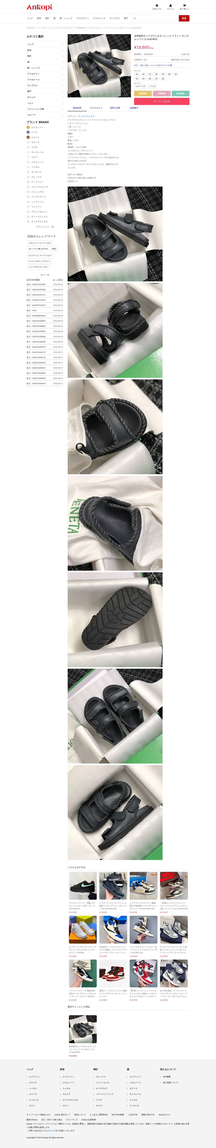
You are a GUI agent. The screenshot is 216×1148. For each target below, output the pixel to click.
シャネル (35, 167)
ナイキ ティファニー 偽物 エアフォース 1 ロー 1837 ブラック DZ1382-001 (82, 906)
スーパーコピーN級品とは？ (39, 1115)
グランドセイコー (39, 212)
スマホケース (99, 18)
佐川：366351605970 (36, 347)
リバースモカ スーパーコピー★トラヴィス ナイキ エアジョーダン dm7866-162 (143, 950)
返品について (80, 1115)
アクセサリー (82, 18)
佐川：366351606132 (36, 357)
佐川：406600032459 (36, 316)
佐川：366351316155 (36, 300)
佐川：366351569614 (36, 383)
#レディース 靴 (165, 65)
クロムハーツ (37, 162)
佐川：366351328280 (36, 342)
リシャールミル (102, 1083)
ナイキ (34, 132)
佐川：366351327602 (36, 284)
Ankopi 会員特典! (89, 1120)
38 (156, 74)
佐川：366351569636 (36, 373)
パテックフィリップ (104, 1094)
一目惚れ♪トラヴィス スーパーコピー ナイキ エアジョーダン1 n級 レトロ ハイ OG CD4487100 (174, 906)
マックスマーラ (38, 197)
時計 (47, 18)
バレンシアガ (37, 192)
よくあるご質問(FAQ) (99, 1115)
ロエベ (34, 157)
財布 (39, 18)
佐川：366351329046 (36, 290)
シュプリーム (37, 202)
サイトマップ (72, 1120)
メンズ (152, 86)
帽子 (126, 18)
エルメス (35, 137)
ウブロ (99, 1100)
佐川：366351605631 (36, 368)
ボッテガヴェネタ (39, 222)
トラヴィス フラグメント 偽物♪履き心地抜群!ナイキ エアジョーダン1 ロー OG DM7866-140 (143, 906)
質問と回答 (115, 108)
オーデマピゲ (102, 1088)
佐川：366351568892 (36, 321)
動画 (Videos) (32, 1120)
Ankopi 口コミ (165, 1115)
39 (163, 74)
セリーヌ (35, 142)
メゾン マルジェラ (39, 187)
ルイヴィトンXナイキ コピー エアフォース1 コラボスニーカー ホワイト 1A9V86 (82, 950)
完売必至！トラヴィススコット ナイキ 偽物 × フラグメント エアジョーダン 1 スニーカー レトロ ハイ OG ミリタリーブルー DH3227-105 (113, 952)
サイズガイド (96, 108)
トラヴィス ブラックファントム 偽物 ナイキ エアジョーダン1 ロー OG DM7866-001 (113, 906)
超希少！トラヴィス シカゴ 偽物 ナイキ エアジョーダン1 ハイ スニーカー (113, 993)
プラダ (34, 147)
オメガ (99, 1106)
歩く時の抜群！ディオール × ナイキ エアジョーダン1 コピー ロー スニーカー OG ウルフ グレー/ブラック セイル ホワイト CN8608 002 (173, 996)
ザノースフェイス (39, 217)
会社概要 (167, 1077)
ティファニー (37, 182)
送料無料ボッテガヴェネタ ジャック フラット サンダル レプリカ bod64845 (82, 1049)
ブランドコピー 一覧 (45, 227)
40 (169, 74)
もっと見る (58, 279)
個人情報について (170, 1083)
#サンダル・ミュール (149, 65)
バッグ (30, 18)
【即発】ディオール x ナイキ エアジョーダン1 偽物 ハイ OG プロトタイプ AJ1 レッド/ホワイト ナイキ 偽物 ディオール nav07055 (143, 996)
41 (176, 74)
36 (143, 74)
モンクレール (37, 152)
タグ (136, 65)
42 (137, 79)
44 (150, 79)
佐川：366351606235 (36, 363)
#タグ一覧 (44, 275)
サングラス (115, 18)
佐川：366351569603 (36, 378)
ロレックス (36, 177)
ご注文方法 (132, 1115)
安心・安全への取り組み (51, 1120)
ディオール (36, 172)
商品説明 (77, 108)
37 (150, 74)
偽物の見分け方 (148, 1115)
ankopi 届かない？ (62, 1115)
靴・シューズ (66, 18)
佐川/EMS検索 (118, 1115)
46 (163, 79)
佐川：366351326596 (36, 331)
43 (143, 79)
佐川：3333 (32, 310)
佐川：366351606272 (36, 352)
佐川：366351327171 (36, 295)
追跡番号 (134, 108)
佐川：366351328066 (36, 337)
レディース (140, 86)
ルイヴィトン (37, 127)
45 (156, 79)
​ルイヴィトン (135, 1077)
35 (137, 74)
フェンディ (36, 207)
